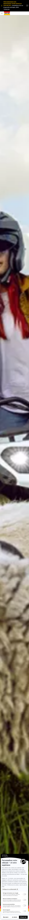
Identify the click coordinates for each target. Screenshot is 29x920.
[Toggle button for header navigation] (2, 13)
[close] (27, 5)
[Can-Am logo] (7, 13)
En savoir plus (7, 9)
